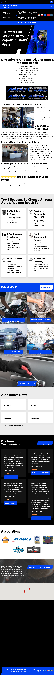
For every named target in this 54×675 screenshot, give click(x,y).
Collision (9, 652)
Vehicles (9, 647)
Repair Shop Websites (22, 669)
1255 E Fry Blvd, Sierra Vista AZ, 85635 (6, 15)
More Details (40, 659)
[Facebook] (45, 14)
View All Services (46, 287)
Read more (8, 406)
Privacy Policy (26, 671)
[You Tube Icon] (42, 14)
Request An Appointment (40, 567)
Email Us (8, 627)
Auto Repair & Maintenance (13, 320)
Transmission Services (40, 320)
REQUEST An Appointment (27, 22)
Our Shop (9, 641)
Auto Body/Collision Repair (40, 352)
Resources (9, 649)
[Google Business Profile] (38, 14)
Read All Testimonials (45, 443)
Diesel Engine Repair (13, 351)
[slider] (7, 473)
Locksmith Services (27, 383)
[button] (29, 589)
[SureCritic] (51, 14)
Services (9, 644)
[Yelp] (48, 14)
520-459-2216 (6, 17)
